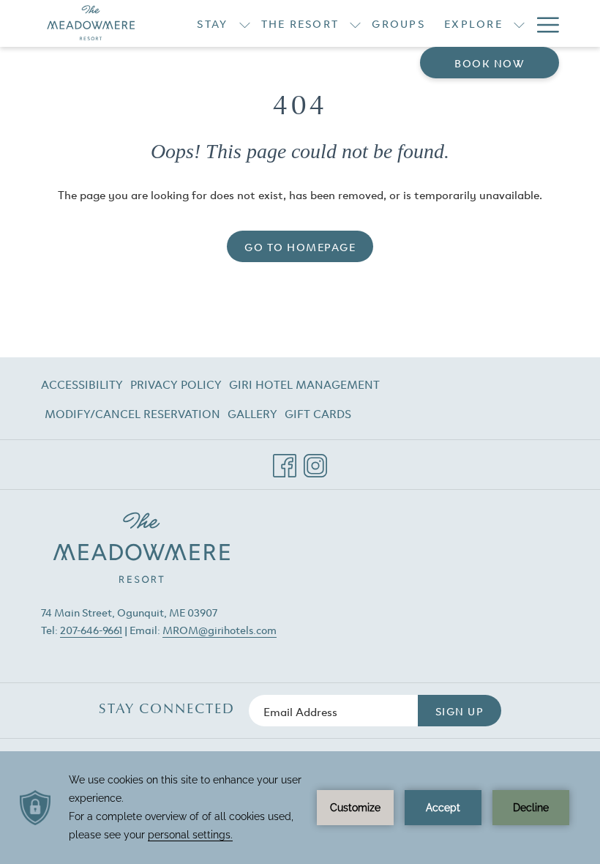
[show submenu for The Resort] (355, 23)
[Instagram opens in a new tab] (315, 460)
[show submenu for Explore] (519, 23)
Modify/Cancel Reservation (132, 416)
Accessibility (82, 384)
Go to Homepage (300, 246)
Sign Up (459, 710)
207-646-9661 (91, 629)
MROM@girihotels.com (219, 629)
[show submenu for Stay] (245, 23)
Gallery (252, 413)
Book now (489, 62)
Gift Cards (318, 416)
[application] (300, 807)
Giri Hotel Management (304, 386)
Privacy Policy (176, 384)
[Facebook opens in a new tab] (284, 460)
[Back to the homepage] (91, 23)
